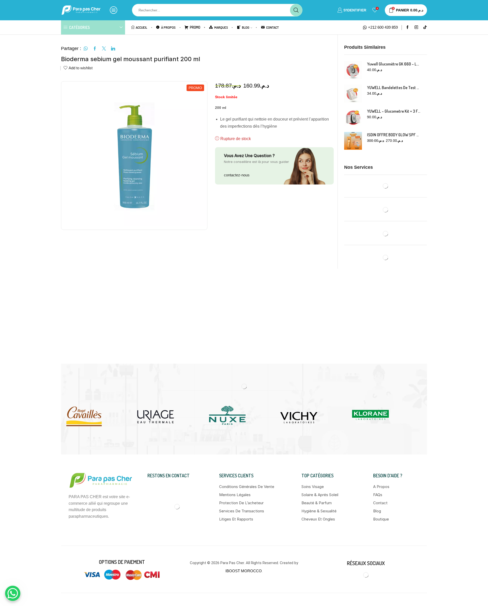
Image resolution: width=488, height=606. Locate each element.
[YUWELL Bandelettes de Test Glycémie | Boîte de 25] (353, 94)
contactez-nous (237, 175)
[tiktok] (425, 27)
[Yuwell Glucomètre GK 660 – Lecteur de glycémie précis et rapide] (353, 70)
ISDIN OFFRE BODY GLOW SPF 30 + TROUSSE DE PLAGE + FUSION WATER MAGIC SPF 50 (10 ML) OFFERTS (394, 134)
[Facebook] (407, 27)
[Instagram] (416, 27)
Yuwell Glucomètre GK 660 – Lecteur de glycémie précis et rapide (394, 63)
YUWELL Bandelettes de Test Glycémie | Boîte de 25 (394, 87)
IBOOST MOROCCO (243, 571)
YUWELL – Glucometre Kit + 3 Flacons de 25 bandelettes (394, 111)
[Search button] (296, 10)
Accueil (141, 27)
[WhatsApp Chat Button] (12, 593)
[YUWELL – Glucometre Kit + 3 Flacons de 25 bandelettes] (353, 117)
